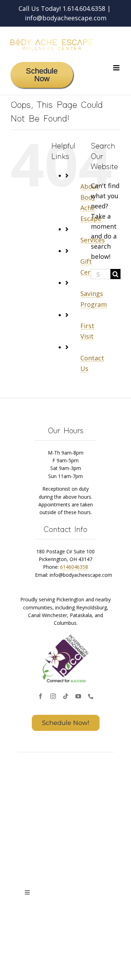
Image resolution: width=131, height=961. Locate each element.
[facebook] (40, 696)
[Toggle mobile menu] (117, 67)
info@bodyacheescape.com (66, 18)
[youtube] (78, 696)
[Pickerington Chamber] (65, 635)
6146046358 (74, 567)
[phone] (91, 696)
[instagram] (53, 696)
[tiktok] (65, 696)
